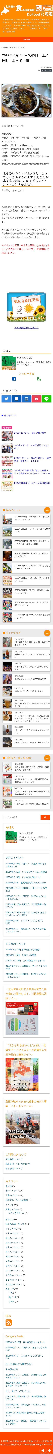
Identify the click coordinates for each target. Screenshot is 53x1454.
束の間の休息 (12, 1369)
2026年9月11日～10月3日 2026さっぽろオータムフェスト (26, 897)
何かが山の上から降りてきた (19, 1364)
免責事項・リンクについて (18, 1164)
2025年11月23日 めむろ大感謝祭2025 (32, 483)
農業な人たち (12, 1209)
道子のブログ (12, 1195)
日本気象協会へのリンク (27, 327)
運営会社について (14, 1168)
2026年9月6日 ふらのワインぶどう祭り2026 (24, 921)
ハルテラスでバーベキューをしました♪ (32, 742)
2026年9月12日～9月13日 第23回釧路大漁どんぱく (26, 905)
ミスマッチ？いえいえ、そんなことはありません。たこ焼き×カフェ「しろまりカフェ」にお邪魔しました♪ (32, 718)
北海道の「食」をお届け (17, 1200)
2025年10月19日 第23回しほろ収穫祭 (23, 949)
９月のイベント (15, 857)
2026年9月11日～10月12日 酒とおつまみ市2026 (26, 889)
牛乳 (11, 1293)
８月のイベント (13, 1266)
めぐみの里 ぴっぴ (15, 1224)
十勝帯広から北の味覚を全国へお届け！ (32, 804)
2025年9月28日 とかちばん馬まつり (23, 877)
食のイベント (46, 70)
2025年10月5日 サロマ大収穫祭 (21, 955)
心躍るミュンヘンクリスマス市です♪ (31, 679)
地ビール (12, 1297)
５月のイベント (13, 1252)
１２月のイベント (14, 1284)
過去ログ (10, 1289)
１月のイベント (13, 1233)
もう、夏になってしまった (18, 1391)
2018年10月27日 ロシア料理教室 (30, 433)
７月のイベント (13, 1261)
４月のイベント (13, 1247)
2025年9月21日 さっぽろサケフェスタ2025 (26, 872)
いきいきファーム (16, 1213)
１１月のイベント (14, 1280)
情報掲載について (14, 1159)
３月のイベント (13, 1242)
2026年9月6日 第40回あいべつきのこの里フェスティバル (26, 930)
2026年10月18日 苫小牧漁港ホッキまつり (26, 960)
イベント (10, 1204)
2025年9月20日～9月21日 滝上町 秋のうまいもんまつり (26, 864)
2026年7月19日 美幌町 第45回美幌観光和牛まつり (26, 1414)
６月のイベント (13, 1256)
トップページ (12, 1229)
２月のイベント (13, 1238)
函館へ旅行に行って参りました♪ (29, 691)
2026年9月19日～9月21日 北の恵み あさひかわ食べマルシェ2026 (26, 913)
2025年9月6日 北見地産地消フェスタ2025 (26, 882)
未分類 (9, 1186)
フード (12, 1301)
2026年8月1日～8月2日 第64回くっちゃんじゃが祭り (26, 1422)
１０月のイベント (16, 943)
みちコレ (10, 1219)
